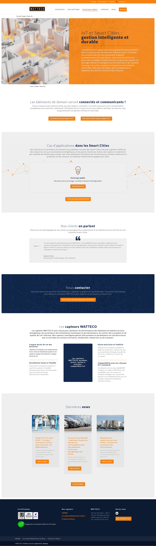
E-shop (93, 1)
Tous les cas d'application (78, 199)
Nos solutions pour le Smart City (96, 118)
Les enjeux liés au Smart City (61, 118)
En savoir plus (78, 186)
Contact (123, 9)
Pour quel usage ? (90, 9)
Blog (114, 9)
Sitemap (45, 543)
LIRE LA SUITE (42, 461)
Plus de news (78, 484)
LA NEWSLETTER (125, 518)
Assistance (102, 1)
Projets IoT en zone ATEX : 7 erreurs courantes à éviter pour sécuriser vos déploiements (44, 442)
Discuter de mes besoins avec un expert (78, 299)
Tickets (112, 1)
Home (31, 86)
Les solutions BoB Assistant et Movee (73, 516)
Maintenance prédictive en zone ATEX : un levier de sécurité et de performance (108, 442)
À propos (105, 9)
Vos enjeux (60, 9)
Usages (36, 86)
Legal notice (38, 543)
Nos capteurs (73, 9)
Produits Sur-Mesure (68, 519)
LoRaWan (65, 513)
